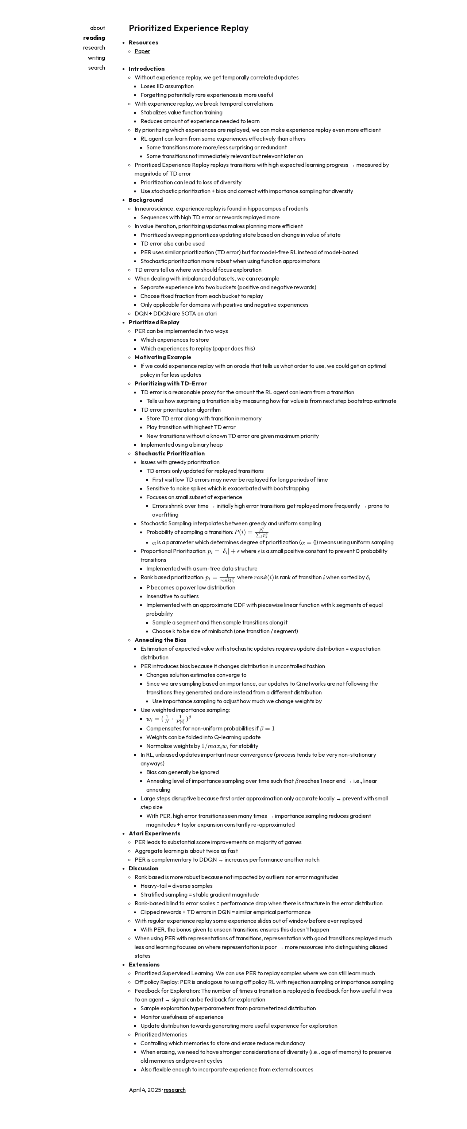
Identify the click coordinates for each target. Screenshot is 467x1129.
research (94, 47)
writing (96, 57)
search (96, 67)
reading (94, 37)
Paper (142, 51)
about (97, 27)
